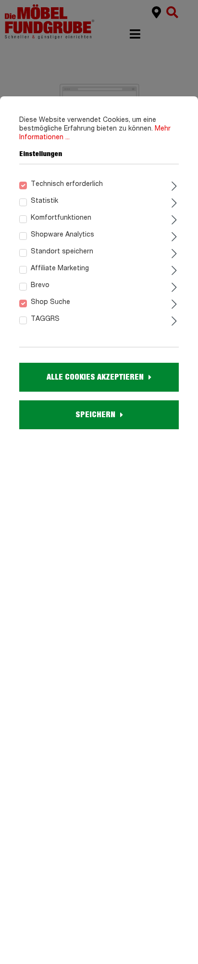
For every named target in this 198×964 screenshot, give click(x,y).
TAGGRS (45, 319)
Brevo (40, 285)
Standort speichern (62, 251)
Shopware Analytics (62, 234)
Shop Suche (50, 302)
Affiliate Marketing (60, 268)
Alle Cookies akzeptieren (95, 377)
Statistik (44, 201)
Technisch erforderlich (67, 184)
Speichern (95, 415)
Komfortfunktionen (61, 217)
